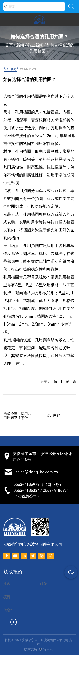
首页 (9, 45)
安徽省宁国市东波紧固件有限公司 (45, 640)
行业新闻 (35, 45)
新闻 (20, 45)
